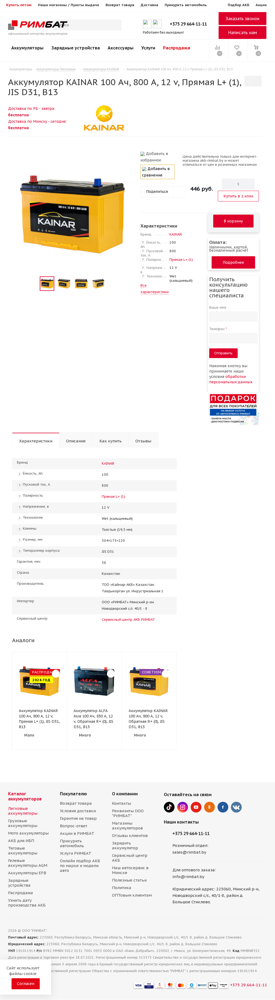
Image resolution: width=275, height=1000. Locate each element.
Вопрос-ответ (73, 825)
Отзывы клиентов (130, 835)
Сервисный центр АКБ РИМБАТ (128, 619)
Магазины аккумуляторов (127, 826)
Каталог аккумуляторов (25, 796)
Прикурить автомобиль (72, 843)
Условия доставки (78, 810)
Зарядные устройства (75, 47)
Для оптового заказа (193, 869)
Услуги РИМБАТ (75, 853)
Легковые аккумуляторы (22, 811)
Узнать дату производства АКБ (27, 903)
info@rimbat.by (188, 876)
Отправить (223, 353)
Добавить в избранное (154, 157)
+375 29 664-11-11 (188, 24)
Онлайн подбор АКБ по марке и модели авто (80, 865)
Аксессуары (120, 47)
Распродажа (176, 47)
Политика (121, 887)
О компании (125, 793)
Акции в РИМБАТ (77, 833)
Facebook (223, 807)
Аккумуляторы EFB (27, 872)
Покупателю (73, 793)
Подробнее (233, 262)
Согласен (25, 983)
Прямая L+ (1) (181, 259)
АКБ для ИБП (21, 840)
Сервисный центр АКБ (129, 858)
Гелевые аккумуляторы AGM (27, 863)
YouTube (196, 807)
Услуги (148, 47)
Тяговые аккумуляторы (22, 850)
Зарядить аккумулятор (125, 845)
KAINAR (175, 234)
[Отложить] (126, 156)
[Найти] (114, 25)
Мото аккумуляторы (28, 833)
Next (112, 284)
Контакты (121, 803)
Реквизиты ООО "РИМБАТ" (128, 813)
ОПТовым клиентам (132, 895)
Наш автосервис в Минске (130, 870)
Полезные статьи (129, 880)
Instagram (182, 807)
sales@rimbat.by (189, 852)
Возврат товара (76, 803)
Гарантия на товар (78, 818)
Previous (33, 284)
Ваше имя (218, 307)
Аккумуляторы (27, 47)
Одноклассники (209, 807)
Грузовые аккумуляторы (22, 823)
